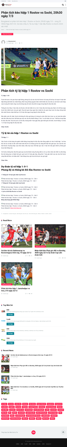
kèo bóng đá (19, 213)
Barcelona (32, 404)
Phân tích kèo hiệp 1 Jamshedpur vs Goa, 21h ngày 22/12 (15, 289)
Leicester (53, 409)
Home (2, 29)
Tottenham (54, 415)
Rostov (39, 213)
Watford (39, 418)
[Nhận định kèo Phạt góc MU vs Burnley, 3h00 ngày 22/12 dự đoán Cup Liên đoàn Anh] (50, 235)
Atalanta (25, 404)
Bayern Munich (41, 404)
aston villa (18, 404)
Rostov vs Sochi (44, 213)
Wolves (52, 418)
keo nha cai (25, 213)
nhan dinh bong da (33, 213)
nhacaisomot (12, 41)
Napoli (14, 412)
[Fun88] (3, 322)
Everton (60, 407)
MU (10, 412)
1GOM (9, 1)
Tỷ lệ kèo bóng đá (15, 418)
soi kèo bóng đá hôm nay (33, 415)
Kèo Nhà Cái (14, 1)
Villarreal (24, 418)
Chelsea (25, 407)
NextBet (38, 443)
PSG (60, 412)
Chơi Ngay (10, 314)
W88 (8, 329)
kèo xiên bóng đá (38, 409)
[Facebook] (65, 1)
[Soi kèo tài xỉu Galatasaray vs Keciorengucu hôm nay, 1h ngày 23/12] (16, 235)
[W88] (3, 332)
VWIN (43, 443)
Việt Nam (32, 418)
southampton (45, 415)
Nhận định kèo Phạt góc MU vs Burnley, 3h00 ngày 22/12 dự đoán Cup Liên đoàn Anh (50, 253)
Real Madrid (5, 415)
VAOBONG (3, 1)
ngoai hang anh (30, 412)
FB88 (8, 338)
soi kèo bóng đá (20, 415)
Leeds (47, 409)
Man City (4, 412)
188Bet (17, 443)
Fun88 (8, 319)
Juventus (12, 409)
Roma (12, 415)
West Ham (45, 418)
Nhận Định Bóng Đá (7, 34)
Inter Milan (5, 409)
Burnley (18, 407)
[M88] (3, 313)
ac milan (4, 404)
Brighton (11, 407)
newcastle (21, 412)
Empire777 (48, 443)
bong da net (58, 404)
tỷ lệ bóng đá (5, 418)
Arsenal (11, 404)
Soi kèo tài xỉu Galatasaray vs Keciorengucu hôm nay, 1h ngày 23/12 (16, 252)
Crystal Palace (33, 407)
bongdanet (5, 213)
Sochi (50, 213)
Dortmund (41, 407)
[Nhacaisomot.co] (6, 4)
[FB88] (3, 341)
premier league (53, 412)
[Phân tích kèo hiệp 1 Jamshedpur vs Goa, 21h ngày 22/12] (16, 273)
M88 (8, 310)
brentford (4, 407)
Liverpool (60, 409)
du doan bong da (12, 213)
